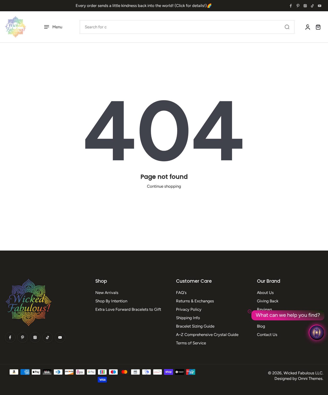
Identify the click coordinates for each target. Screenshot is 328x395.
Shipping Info (188, 317)
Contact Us (267, 334)
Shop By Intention (111, 301)
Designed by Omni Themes (298, 378)
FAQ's (181, 292)
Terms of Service (191, 343)
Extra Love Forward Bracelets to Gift (128, 309)
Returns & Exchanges (195, 301)
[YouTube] (319, 6)
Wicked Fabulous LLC (303, 373)
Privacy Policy (188, 309)
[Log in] (307, 27)
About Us (265, 292)
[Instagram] (305, 6)
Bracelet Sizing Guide (195, 326)
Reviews (264, 309)
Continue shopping (164, 186)
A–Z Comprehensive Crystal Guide (207, 334)
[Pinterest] (298, 6)
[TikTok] (312, 6)
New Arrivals (106, 292)
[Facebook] (290, 6)
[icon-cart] (318, 27)
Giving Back (267, 301)
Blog (261, 326)
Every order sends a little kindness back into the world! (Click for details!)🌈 (144, 5)
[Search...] (287, 27)
